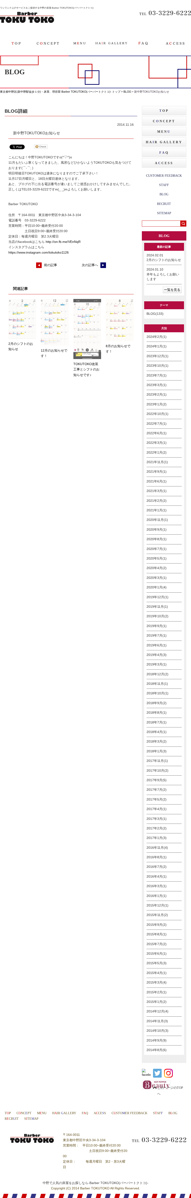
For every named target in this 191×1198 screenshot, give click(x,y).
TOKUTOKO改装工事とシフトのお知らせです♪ (86, 369)
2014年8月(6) (157, 1050)
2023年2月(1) (157, 394)
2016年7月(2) (157, 867)
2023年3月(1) (157, 385)
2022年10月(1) (157, 414)
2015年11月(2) (157, 915)
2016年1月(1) (157, 896)
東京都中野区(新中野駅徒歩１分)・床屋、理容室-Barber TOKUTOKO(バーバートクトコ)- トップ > (61, 91)
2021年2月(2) (157, 500)
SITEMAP (164, 213)
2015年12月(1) (157, 905)
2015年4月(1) (157, 973)
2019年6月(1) (157, 645)
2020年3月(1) (157, 578)
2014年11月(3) (157, 1021)
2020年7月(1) (157, 549)
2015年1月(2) (157, 1002)
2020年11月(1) (157, 520)
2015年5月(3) (157, 963)
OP (164, 110)
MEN (164, 131)
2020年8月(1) (157, 539)
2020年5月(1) (157, 558)
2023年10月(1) (157, 365)
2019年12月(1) (157, 597)
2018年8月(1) (157, 712)
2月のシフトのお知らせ (164, 260)
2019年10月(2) (157, 616)
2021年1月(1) (157, 510)
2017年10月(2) (157, 770)
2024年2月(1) (157, 337)
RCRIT (12, 1118)
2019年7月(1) (157, 635)
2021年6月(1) (157, 481)
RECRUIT (164, 204)
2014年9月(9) (157, 1040)
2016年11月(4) (157, 847)
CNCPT (24, 1113)
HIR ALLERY (64, 1113)
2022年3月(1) (157, 443)
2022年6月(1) (157, 433)
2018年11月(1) (157, 684)
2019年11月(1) (157, 606)
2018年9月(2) (157, 703)
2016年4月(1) (157, 876)
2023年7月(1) (157, 375)
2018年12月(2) (157, 674)
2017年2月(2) (157, 828)
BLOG (127, 91)
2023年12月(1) (157, 356)
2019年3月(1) (157, 664)
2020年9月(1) (157, 529)
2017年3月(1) (157, 819)
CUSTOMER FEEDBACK (164, 175)
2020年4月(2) (157, 568)
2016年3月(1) (157, 886)
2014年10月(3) (157, 1030)
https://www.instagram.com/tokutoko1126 (38, 252)
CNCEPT (164, 121)
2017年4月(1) (157, 809)
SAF (158, 1113)
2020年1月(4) (157, 587)
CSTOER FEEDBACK (129, 1113)
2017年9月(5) (157, 780)
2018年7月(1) (157, 722)
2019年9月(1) (157, 626)
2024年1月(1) (157, 346)
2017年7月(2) (157, 789)
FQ (85, 1113)
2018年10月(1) (157, 693)
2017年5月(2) (157, 799)
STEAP (31, 1118)
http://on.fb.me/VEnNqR (63, 242)
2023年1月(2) (157, 404)
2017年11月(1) (157, 761)
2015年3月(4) (157, 982)
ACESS (164, 163)
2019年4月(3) (157, 655)
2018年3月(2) (157, 741)
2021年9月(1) (157, 471)
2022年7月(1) (157, 423)
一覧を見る (172, 290)
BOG (172, 1113)
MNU (42, 1113)
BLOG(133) (155, 314)
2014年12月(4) (157, 1011)
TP (8, 1113)
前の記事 (50, 265)
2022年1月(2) (157, 452)
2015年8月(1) (157, 934)
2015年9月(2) (157, 924)
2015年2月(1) (157, 992)
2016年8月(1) (157, 857)
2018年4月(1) (157, 732)
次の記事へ (90, 265)
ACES (100, 1113)
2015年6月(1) (157, 953)
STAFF (164, 185)
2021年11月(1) (157, 462)
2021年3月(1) (157, 491)
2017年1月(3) (157, 838)
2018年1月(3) (157, 751)
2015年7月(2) (157, 944)
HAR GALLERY (164, 142)
